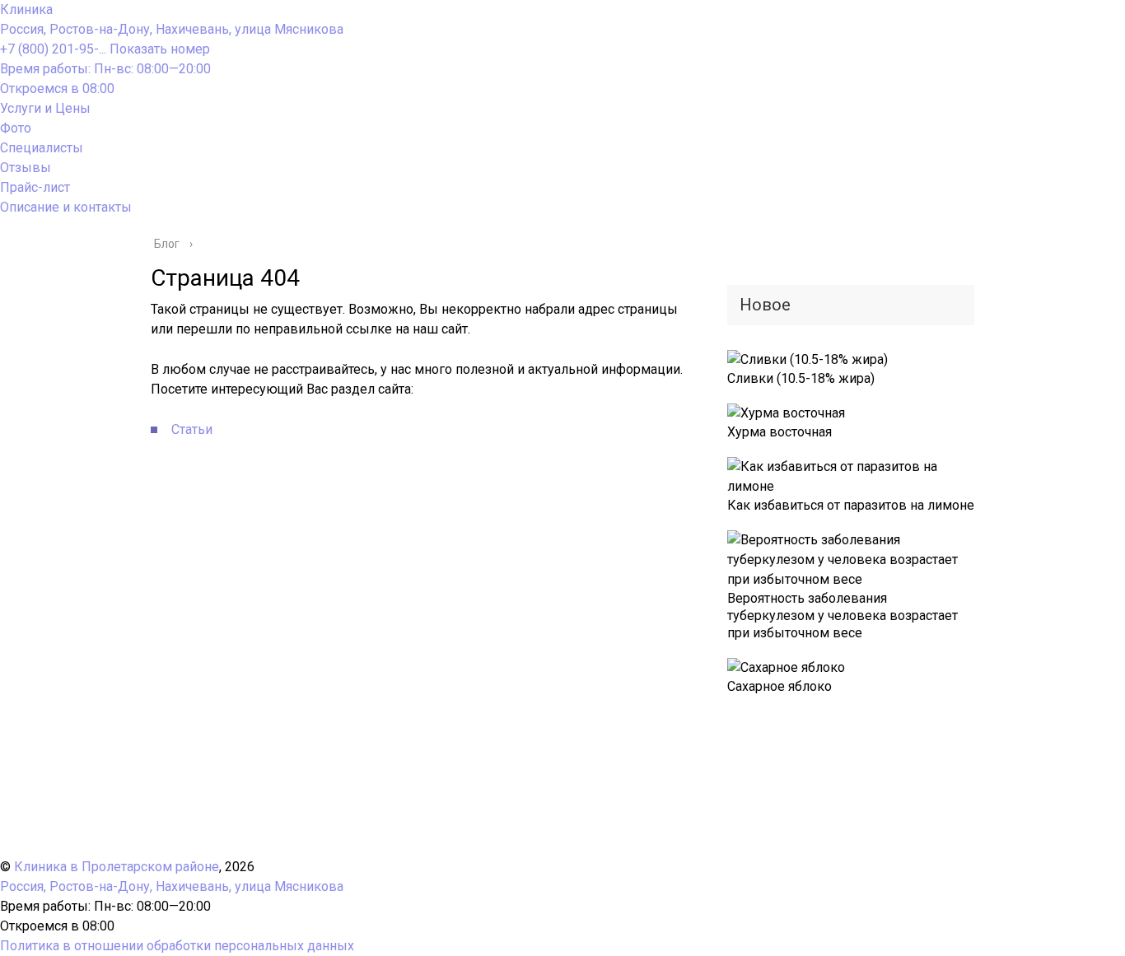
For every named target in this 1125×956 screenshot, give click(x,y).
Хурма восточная (779, 432)
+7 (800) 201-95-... (105, 49)
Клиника (26, 9)
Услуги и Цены (45, 108)
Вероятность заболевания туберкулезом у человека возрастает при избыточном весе (842, 615)
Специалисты (41, 148)
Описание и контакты (66, 207)
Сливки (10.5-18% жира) (801, 378)
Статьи (191, 429)
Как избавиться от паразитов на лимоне (850, 505)
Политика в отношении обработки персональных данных (177, 946)
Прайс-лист (35, 187)
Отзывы (25, 167)
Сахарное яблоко (779, 686)
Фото (15, 128)
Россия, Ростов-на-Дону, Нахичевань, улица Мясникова (171, 29)
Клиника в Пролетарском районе (116, 866)
